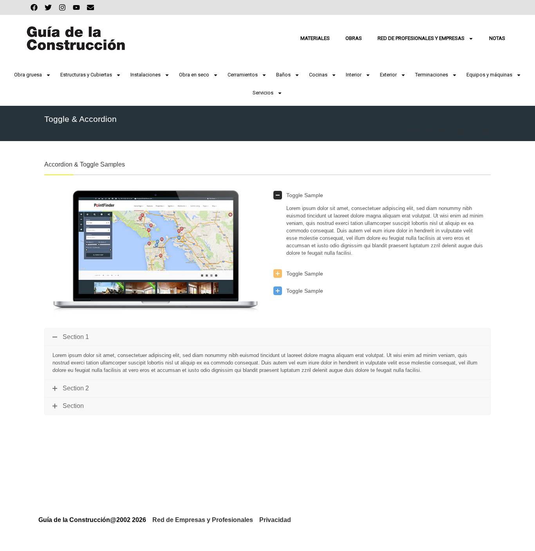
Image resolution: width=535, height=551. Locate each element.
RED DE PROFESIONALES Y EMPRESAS (421, 38)
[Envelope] (90, 7)
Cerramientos (243, 75)
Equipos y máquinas (489, 75)
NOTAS (497, 38)
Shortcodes (436, 131)
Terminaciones (431, 75)
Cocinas (318, 75)
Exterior (388, 75)
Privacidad (275, 520)
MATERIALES (315, 38)
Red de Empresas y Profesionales (202, 520)
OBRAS (353, 38)
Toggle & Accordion (470, 131)
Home (413, 131)
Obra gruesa (28, 75)
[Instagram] (62, 7)
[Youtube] (76, 7)
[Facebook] (34, 7)
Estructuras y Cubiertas (86, 75)
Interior (353, 75)
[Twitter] (48, 7)
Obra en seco (194, 75)
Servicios (263, 93)
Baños (283, 75)
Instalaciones (145, 75)
